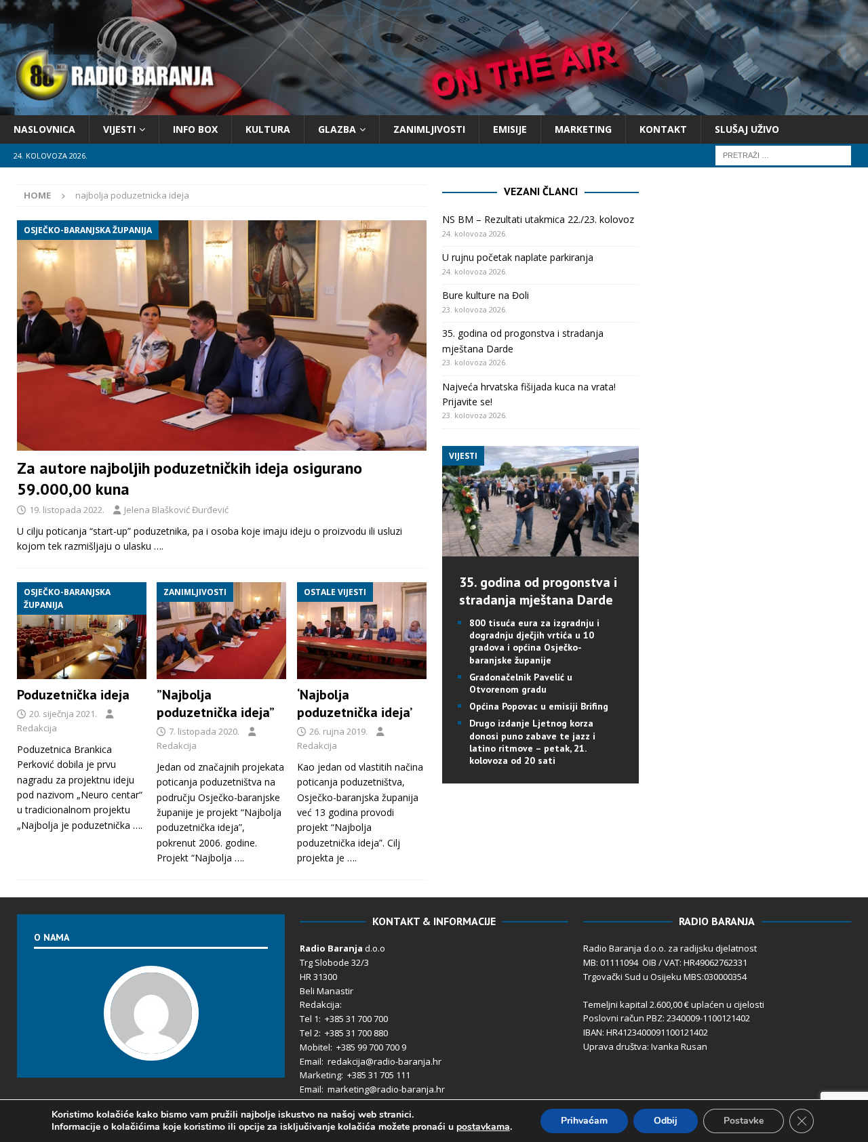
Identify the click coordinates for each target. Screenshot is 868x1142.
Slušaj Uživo (747, 129)
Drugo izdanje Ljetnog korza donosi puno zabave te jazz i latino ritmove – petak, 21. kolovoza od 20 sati (532, 742)
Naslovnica (44, 129)
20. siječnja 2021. (63, 714)
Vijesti (119, 129)
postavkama (483, 1127)
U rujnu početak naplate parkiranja (517, 257)
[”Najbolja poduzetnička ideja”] (221, 631)
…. (158, 545)
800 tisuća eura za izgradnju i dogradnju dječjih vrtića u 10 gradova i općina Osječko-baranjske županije (534, 641)
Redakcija (37, 728)
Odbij (665, 1120)
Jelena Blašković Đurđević (176, 510)
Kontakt (663, 129)
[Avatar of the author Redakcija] (151, 1046)
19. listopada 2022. (66, 510)
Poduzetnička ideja (73, 694)
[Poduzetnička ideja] (81, 631)
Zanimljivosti (429, 129)
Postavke (744, 1120)
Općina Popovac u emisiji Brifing (538, 706)
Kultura (267, 129)
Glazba (337, 129)
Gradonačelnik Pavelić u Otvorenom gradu (520, 683)
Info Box (195, 129)
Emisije (510, 129)
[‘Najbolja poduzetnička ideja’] (362, 631)
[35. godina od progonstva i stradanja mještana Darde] (540, 548)
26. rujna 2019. (338, 731)
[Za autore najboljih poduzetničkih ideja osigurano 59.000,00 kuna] (222, 335)
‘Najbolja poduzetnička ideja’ (354, 703)
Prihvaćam (584, 1120)
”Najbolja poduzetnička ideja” (216, 703)
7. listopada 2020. (204, 731)
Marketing (583, 129)
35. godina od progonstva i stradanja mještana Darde (538, 591)
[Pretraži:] (783, 154)
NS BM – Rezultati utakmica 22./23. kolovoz (538, 219)
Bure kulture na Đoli (485, 295)
